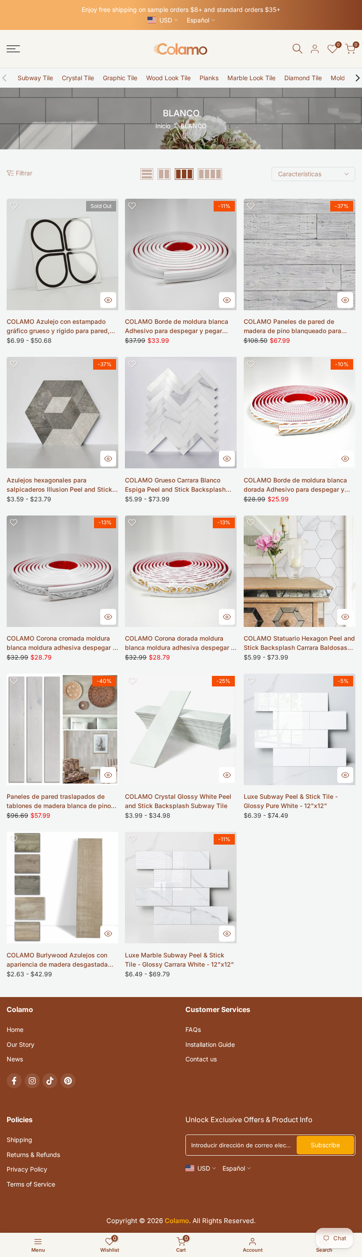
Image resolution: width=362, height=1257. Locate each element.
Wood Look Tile (168, 78)
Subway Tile (35, 78)
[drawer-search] (297, 49)
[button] (14, 206)
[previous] (9, 78)
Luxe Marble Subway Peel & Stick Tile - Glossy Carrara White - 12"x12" (179, 959)
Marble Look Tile (251, 78)
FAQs (193, 1029)
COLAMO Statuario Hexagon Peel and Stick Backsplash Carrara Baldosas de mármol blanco (299, 643)
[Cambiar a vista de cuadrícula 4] (210, 174)
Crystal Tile (78, 78)
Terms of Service (31, 1184)
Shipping (19, 1139)
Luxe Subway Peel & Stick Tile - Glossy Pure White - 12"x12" (291, 801)
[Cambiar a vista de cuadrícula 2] (164, 174)
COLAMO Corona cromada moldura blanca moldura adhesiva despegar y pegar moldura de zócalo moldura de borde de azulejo (61, 643)
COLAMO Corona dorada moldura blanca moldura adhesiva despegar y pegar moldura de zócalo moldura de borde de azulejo (179, 643)
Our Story (20, 1044)
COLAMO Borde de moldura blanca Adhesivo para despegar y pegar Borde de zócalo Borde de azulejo (176, 326)
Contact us (201, 1059)
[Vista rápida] (108, 300)
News (15, 1059)
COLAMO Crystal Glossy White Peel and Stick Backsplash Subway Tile (178, 801)
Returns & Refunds (33, 1154)
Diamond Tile (303, 78)
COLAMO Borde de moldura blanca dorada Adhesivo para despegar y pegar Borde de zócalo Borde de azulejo (295, 485)
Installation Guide (210, 1044)
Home (15, 1029)
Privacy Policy (27, 1169)
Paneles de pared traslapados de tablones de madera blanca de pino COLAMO (59, 801)
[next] (353, 78)
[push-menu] (13, 49)
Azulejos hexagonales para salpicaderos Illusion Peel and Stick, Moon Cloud (60, 485)
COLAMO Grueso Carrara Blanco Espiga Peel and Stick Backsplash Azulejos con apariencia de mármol (176, 485)
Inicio (162, 126)
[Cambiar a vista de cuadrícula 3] (184, 174)
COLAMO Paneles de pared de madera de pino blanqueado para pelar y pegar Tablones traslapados (296, 326)
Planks (209, 78)
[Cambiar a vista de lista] (146, 174)
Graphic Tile (120, 78)
